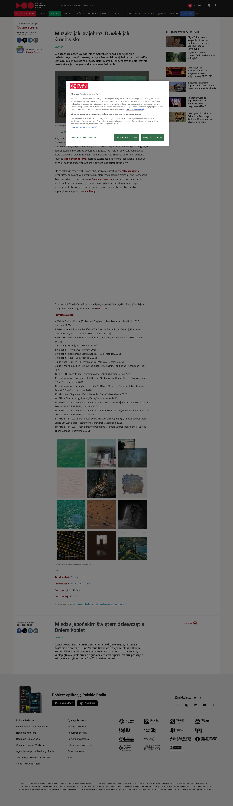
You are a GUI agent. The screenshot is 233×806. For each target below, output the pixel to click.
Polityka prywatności (135, 109)
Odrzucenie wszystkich (126, 137)
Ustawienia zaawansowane (83, 137)
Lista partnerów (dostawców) (84, 127)
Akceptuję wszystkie (153, 137)
